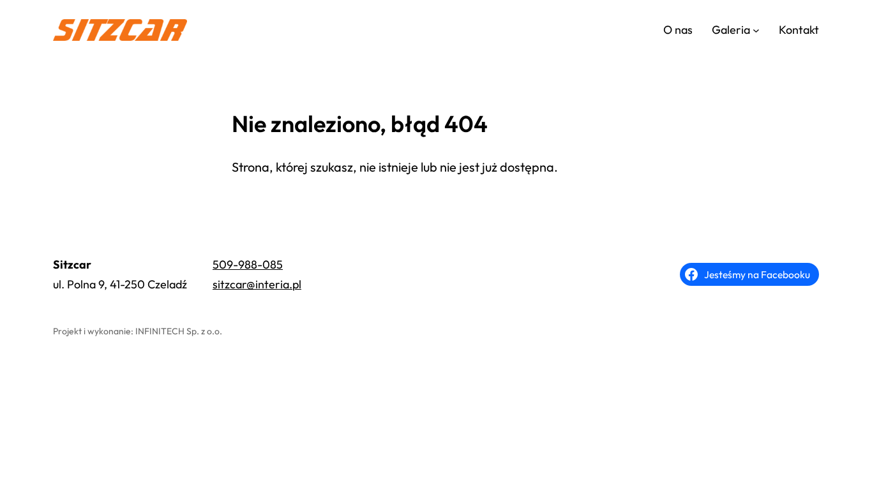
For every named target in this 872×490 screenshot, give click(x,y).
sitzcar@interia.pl (257, 284)
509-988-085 (248, 264)
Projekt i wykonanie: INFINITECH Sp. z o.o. (137, 331)
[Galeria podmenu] (756, 30)
